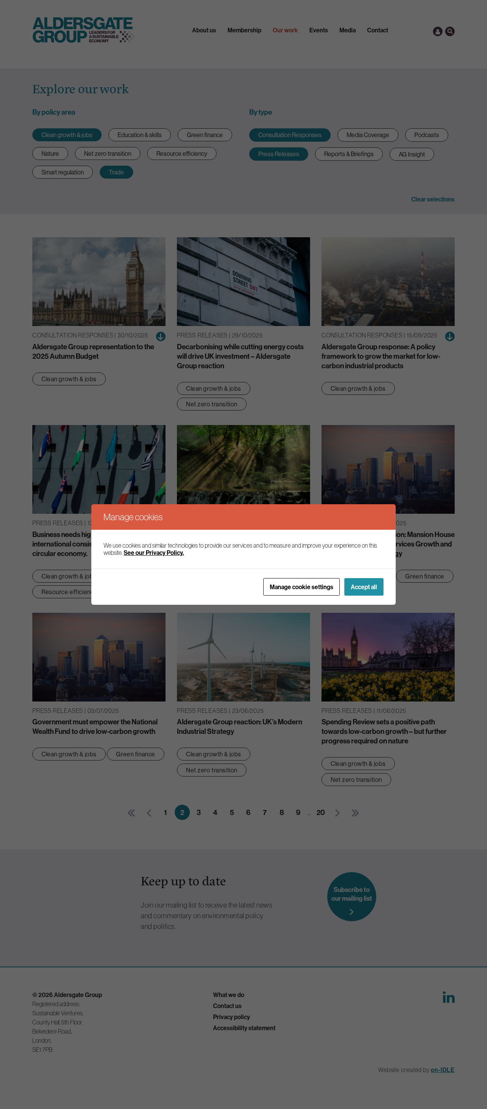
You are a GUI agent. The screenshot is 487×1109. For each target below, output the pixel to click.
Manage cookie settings (301, 587)
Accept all (364, 587)
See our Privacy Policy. (154, 552)
